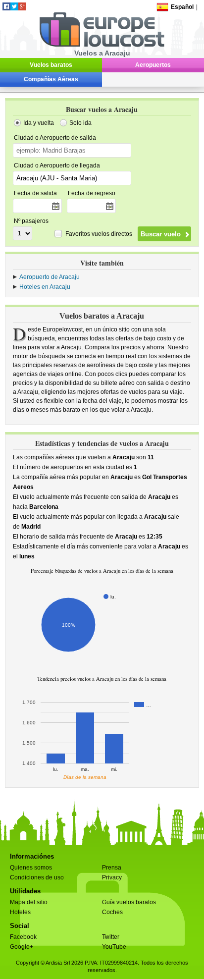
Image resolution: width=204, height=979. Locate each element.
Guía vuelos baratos (129, 902)
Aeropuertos (153, 64)
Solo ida (80, 122)
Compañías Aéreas (51, 79)
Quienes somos (31, 867)
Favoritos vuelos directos (98, 233)
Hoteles (20, 912)
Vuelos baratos (51, 64)
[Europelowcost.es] (101, 45)
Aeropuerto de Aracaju (49, 276)
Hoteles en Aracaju (44, 286)
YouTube (114, 946)
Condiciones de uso (37, 877)
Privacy (112, 877)
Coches (112, 912)
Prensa (111, 867)
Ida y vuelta (38, 122)
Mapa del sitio (29, 902)
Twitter (110, 936)
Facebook (23, 936)
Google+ (21, 946)
